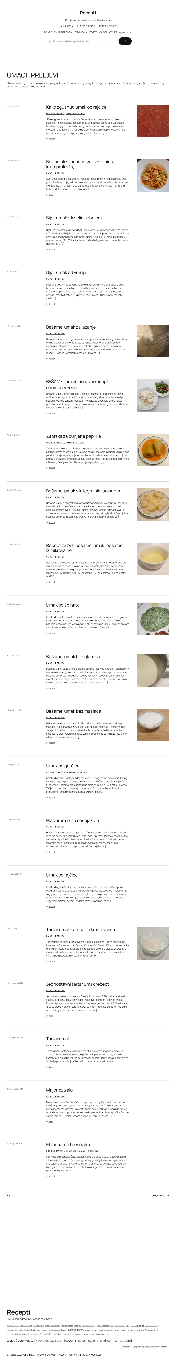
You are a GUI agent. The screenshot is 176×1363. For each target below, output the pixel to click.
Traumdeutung (147, 1346)
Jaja (127, 1326)
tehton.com (123, 1340)
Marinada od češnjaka (68, 1144)
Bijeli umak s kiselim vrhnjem (74, 217)
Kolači (20, 1330)
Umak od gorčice (63, 765)
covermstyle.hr (88, 1340)
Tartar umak (58, 1038)
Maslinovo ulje (92, 1330)
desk (51, 195)
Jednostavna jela (137, 1325)
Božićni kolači (38, 1326)
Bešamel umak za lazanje (71, 327)
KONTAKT (73, 1355)
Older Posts (160, 1195)
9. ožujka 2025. (13, 216)
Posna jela (134, 1330)
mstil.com (106, 1340)
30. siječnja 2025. (14, 489)
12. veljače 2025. (14, 326)
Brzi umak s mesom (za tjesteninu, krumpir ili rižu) (80, 164)
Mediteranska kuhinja (105, 1330)
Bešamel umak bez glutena (73, 656)
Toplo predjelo (101, 1334)
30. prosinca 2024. (14, 655)
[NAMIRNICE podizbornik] (72, 26)
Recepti (88, 13)
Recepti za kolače (35, 1334)
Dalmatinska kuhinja (88, 1326)
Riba (64, 1334)
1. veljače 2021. (13, 764)
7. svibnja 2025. (13, 106)
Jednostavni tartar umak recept (77, 984)
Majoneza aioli (60, 1090)
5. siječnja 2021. (13, 819)
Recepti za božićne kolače (17, 1334)
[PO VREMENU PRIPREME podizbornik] (72, 32)
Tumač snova (127, 1346)
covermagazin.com (51, 1340)
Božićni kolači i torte (52, 1326)
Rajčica (141, 1330)
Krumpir (64, 1330)
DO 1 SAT (50, 772)
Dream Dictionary (161, 1346)
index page (12, 1355)
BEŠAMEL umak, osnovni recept (77, 381)
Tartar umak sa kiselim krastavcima (80, 929)
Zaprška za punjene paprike (73, 436)
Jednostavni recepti (151, 1326)
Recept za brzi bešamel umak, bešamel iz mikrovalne (84, 548)
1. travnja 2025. (13, 160)
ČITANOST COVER (94, 1355)
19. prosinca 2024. (14, 710)
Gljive (112, 1326)
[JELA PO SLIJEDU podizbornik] (96, 26)
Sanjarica (137, 1346)
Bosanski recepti (26, 1326)
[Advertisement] (88, 1260)
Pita (128, 1330)
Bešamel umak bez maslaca (73, 711)
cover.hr (70, 1340)
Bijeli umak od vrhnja (66, 272)
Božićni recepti (67, 1326)
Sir (72, 1334)
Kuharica (81, 1329)
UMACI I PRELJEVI (75, 113)
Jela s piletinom (12, 1330)
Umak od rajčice (62, 875)
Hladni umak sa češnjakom (72, 820)
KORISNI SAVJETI (55, 113)
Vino (108, 1334)
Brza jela (77, 1326)
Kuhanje (72, 1329)
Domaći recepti (103, 1325)
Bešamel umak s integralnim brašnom (83, 490)
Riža (68, 1334)
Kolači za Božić (30, 1330)
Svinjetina (85, 1334)
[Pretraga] (125, 41)
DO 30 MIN (51, 388)
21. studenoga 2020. (15, 928)
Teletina (91, 1334)
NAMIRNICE (72, 1151)
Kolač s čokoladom (54, 1330)
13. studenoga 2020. (15, 983)
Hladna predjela (120, 1326)
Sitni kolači (77, 1334)
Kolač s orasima (42, 1330)
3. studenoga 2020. (15, 1089)
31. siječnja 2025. (14, 435)
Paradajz (123, 1330)
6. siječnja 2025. (13, 604)
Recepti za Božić (151, 1330)
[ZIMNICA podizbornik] (86, 32)
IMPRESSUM (62, 1355)
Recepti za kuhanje (52, 1333)
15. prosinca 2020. (14, 874)
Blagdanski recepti (13, 1326)
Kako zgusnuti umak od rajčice (76, 107)
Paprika (116, 1330)
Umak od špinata (63, 605)
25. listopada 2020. (15, 1143)
